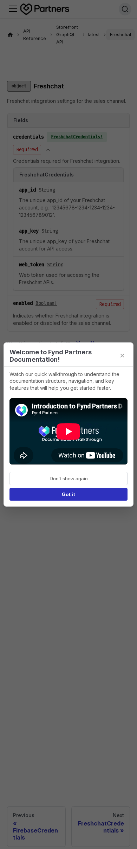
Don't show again (69, 478)
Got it (68, 494)
